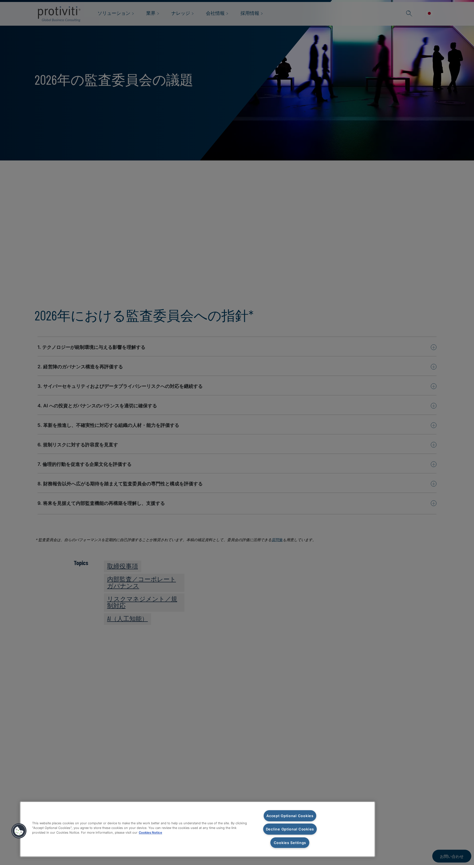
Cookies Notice (150, 832)
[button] (19, 831)
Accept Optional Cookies (290, 816)
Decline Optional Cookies (290, 829)
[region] (197, 829)
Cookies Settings (290, 843)
